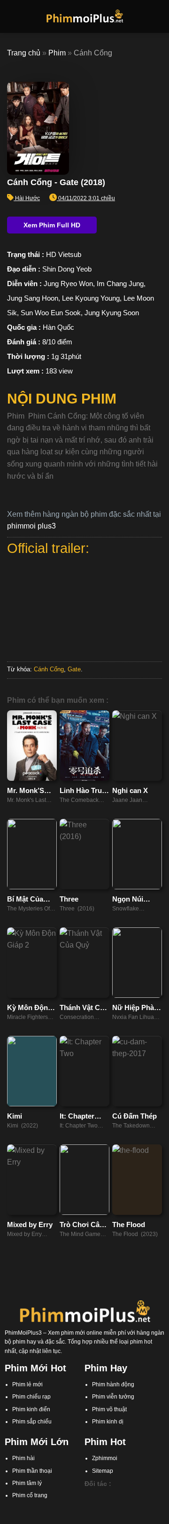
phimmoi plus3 (31, 526)
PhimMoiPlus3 (23, 1333)
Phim (57, 53)
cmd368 (138, 1496)
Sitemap (102, 1471)
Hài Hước (27, 198)
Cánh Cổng (49, 669)
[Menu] (12, 16)
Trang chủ (23, 53)
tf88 (89, 1496)
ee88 (157, 1505)
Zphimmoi (104, 1458)
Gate (74, 669)
